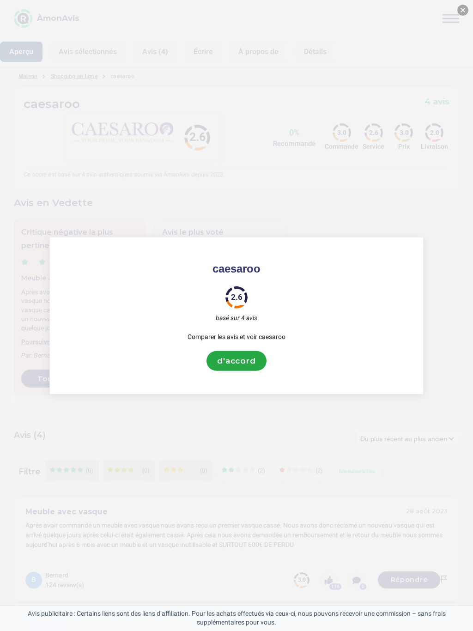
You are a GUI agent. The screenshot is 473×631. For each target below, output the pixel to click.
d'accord (236, 360)
